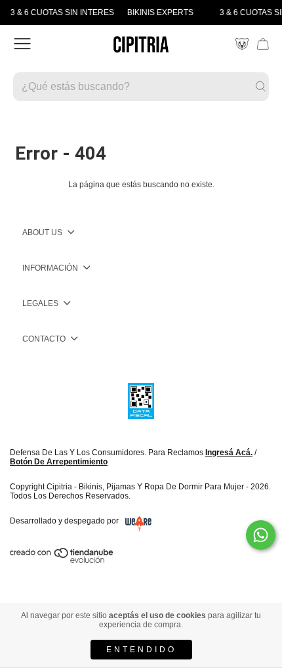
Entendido (141, 649)
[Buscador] (141, 86)
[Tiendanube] (62, 560)
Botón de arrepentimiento (59, 461)
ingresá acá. (228, 452)
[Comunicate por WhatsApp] (260, 535)
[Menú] (22, 44)
